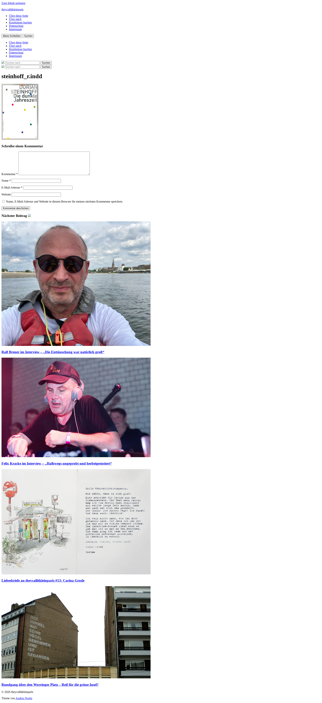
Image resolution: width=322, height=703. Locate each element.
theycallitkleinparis (12, 9)
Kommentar (9, 174)
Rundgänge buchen (20, 22)
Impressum (15, 29)
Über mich (15, 19)
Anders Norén (23, 698)
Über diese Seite (18, 15)
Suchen (28, 36)
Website (6, 194)
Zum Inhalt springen (13, 3)
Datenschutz (16, 25)
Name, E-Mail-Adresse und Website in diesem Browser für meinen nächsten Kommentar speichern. (64, 201)
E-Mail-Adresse (11, 187)
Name (6, 180)
